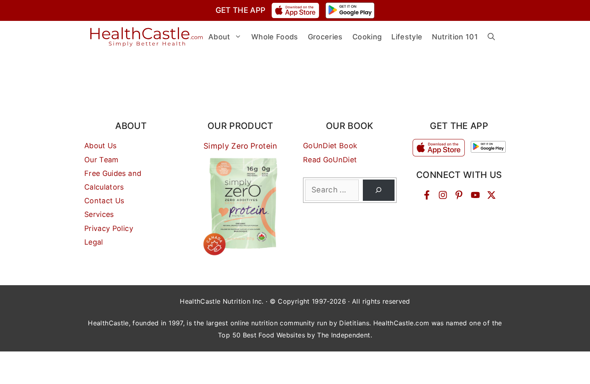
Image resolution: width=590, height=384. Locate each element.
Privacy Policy (108, 228)
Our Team (101, 159)
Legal (93, 242)
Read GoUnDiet (330, 159)
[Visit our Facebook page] (427, 195)
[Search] (379, 190)
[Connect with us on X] (491, 195)
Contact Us (104, 200)
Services (99, 214)
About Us (100, 145)
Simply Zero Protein (240, 146)
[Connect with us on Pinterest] (459, 195)
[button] (491, 37)
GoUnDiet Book (330, 145)
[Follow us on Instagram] (443, 195)
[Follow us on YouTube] (475, 195)
